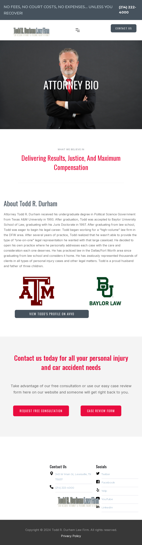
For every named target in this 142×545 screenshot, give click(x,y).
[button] (78, 30)
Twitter (106, 474)
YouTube (107, 499)
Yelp (104, 490)
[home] (28, 30)
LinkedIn (107, 507)
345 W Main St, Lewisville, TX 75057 (73, 476)
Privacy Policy (71, 536)
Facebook (108, 482)
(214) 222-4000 (64, 487)
